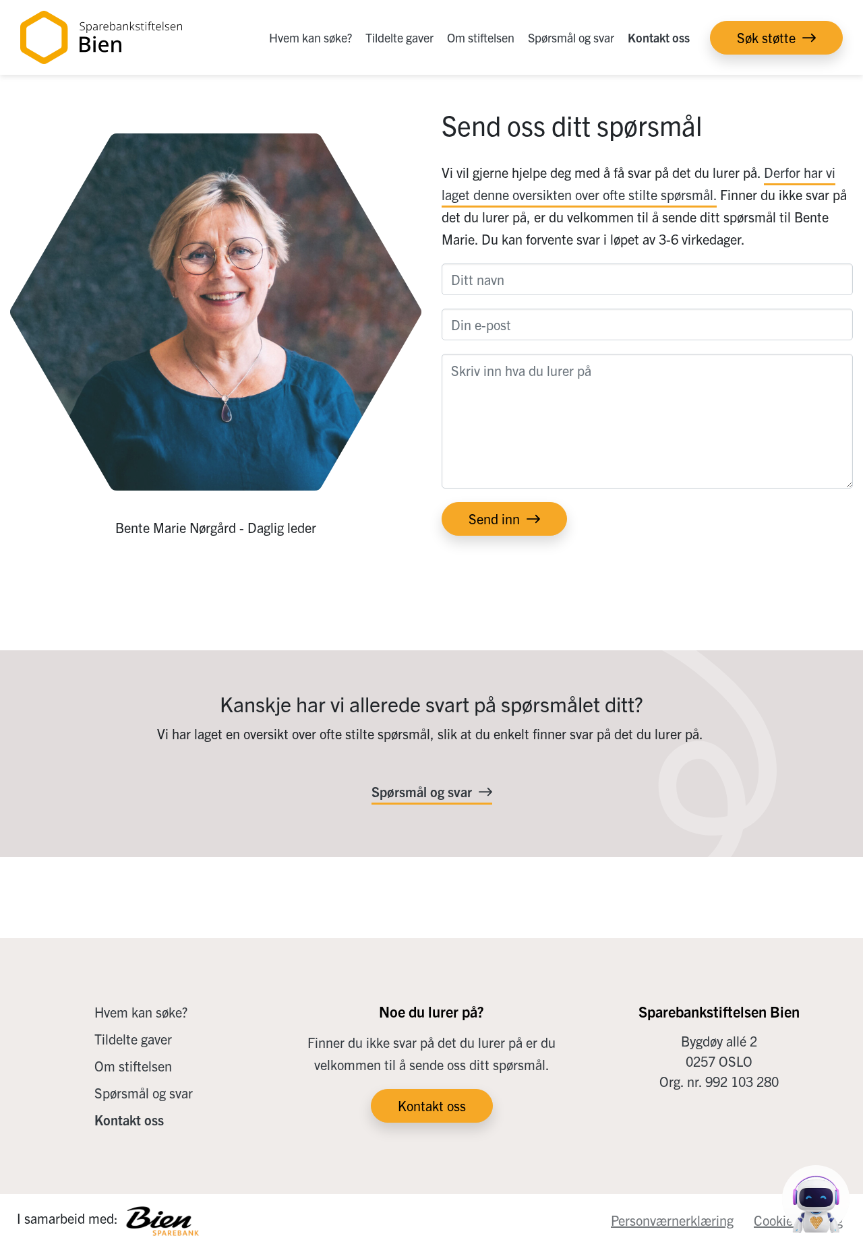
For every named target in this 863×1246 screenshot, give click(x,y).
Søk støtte (766, 37)
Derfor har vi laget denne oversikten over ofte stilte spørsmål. (638, 183)
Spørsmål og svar (571, 37)
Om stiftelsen (480, 37)
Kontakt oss (659, 37)
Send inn (494, 518)
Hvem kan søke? (310, 37)
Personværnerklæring (672, 1220)
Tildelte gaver (399, 37)
